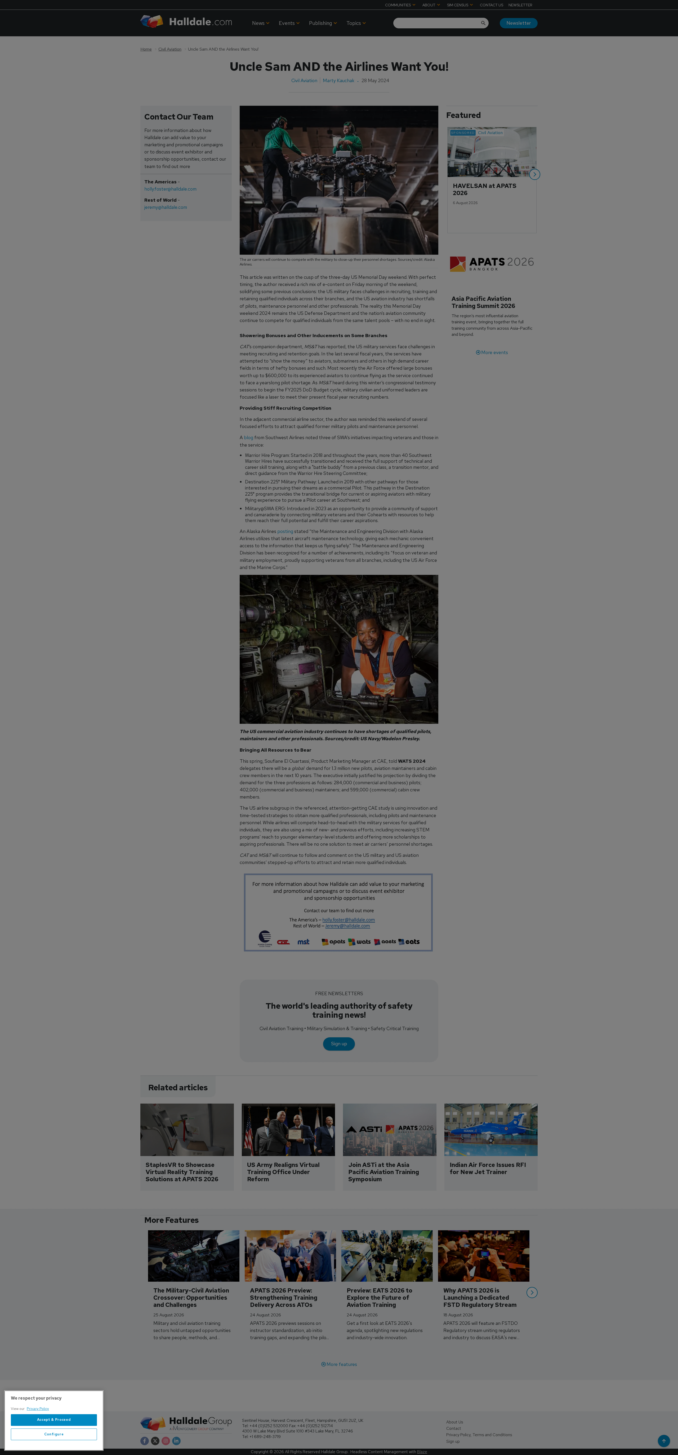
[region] (54, 1420)
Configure (54, 1434)
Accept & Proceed (54, 1420)
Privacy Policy (38, 1408)
